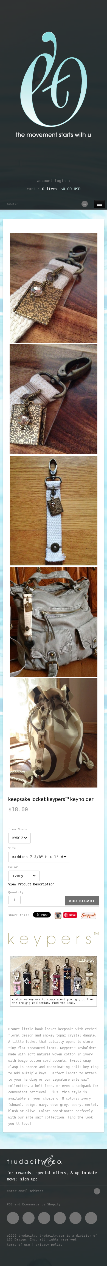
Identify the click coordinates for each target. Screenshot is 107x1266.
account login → (53, 181)
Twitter (28, 1218)
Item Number (18, 829)
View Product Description (31, 884)
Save (72, 915)
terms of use (18, 1245)
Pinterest (44, 1218)
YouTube (91, 1218)
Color (13, 867)
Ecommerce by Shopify (41, 1204)
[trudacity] (53, 18)
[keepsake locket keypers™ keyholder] (53, 288)
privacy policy (49, 1245)
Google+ (60, 1218)
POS (10, 1204)
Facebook (13, 1218)
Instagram (75, 1218)
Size (12, 848)
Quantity (16, 892)
